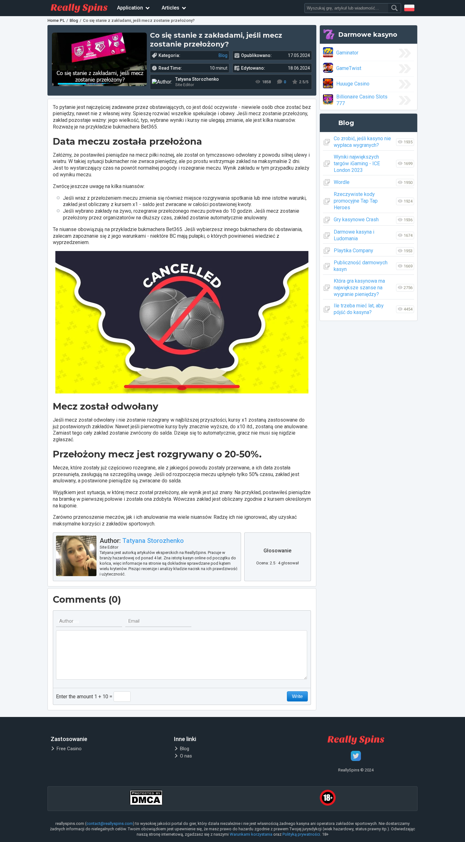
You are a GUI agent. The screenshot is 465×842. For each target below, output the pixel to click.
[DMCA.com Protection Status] (146, 798)
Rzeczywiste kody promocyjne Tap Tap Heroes (356, 200)
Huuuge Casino (352, 84)
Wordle (342, 182)
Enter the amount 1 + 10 (82, 697)
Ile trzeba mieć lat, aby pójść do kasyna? (359, 309)
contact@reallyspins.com (109, 823)
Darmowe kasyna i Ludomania (354, 235)
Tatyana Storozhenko (153, 540)
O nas (186, 756)
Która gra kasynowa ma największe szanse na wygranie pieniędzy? (359, 287)
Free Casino (69, 748)
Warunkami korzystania (251, 834)
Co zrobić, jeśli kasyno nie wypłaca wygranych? (362, 141)
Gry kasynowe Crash (356, 220)
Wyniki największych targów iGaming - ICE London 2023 (357, 163)
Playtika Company (353, 251)
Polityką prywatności (301, 834)
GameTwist (348, 68)
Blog (223, 55)
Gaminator (347, 53)
